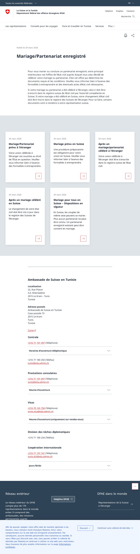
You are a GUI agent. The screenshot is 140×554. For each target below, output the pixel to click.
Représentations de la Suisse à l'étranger (113, 504)
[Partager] (132, 35)
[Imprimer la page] (125, 35)
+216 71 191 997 (36, 342)
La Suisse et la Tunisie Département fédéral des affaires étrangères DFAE (41, 11)
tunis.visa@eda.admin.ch (40, 411)
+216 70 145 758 (36, 408)
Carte (30, 330)
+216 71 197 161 (36, 453)
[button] (15, 26)
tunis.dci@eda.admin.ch (40, 456)
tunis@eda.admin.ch (38, 363)
